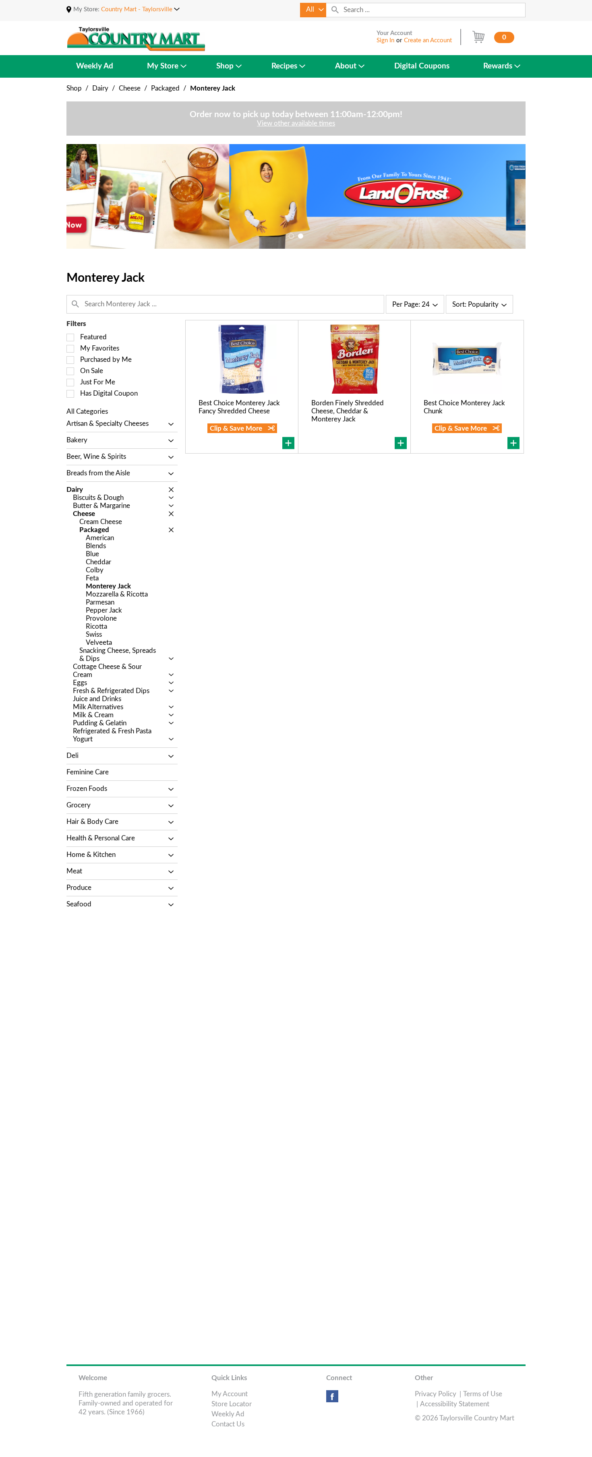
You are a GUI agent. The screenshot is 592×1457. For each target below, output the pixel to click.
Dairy (100, 88)
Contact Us (227, 1424)
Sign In (385, 40)
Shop (74, 88)
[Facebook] (332, 1399)
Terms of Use (482, 1394)
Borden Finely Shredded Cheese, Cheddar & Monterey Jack (347, 411)
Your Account (394, 33)
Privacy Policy (435, 1394)
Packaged (165, 88)
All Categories (87, 411)
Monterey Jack (212, 88)
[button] (140, 9)
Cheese (130, 88)
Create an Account (428, 40)
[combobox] (313, 10)
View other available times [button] (296, 123)
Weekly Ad (227, 1414)
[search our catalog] (335, 10)
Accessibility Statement (454, 1404)
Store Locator (231, 1404)
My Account (229, 1394)
